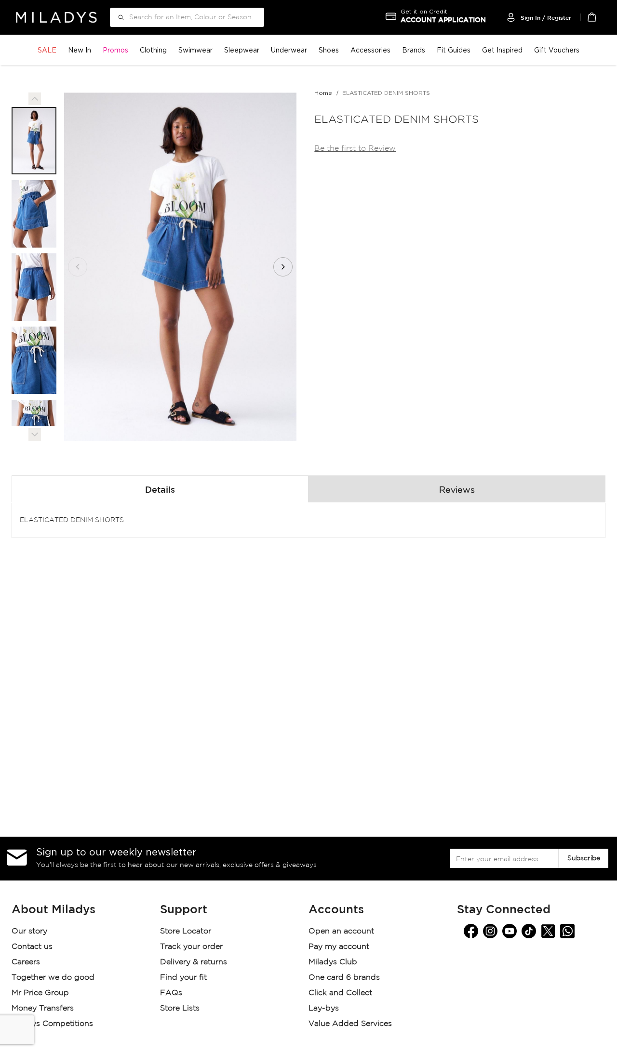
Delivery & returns (194, 962)
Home (323, 93)
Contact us (32, 946)
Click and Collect (341, 993)
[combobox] (187, 17)
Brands (413, 49)
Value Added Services (350, 1023)
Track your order (191, 946)
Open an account (341, 931)
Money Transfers (43, 1008)
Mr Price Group (41, 993)
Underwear (289, 49)
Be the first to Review (355, 148)
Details (160, 490)
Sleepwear (241, 49)
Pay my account (338, 946)
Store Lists (180, 1008)
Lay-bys (323, 1008)
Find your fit (183, 977)
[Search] (117, 17)
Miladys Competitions (52, 1023)
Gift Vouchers (556, 49)
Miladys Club (332, 962)
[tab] (160, 488)
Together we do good (53, 977)
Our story (29, 931)
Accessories (370, 49)
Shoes (329, 49)
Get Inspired (502, 49)
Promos (115, 49)
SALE (47, 49)
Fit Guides (453, 49)
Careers (26, 962)
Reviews (457, 490)
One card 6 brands (344, 977)
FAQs (171, 993)
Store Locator (187, 931)
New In (79, 49)
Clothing (153, 49)
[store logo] (56, 17)
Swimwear (195, 49)
